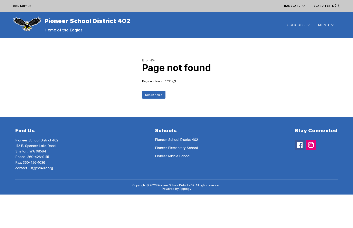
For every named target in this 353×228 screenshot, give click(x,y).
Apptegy (185, 188)
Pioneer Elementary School (176, 148)
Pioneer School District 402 (176, 140)
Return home (153, 95)
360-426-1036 (34, 162)
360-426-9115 (38, 157)
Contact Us (22, 6)
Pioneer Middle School (172, 156)
